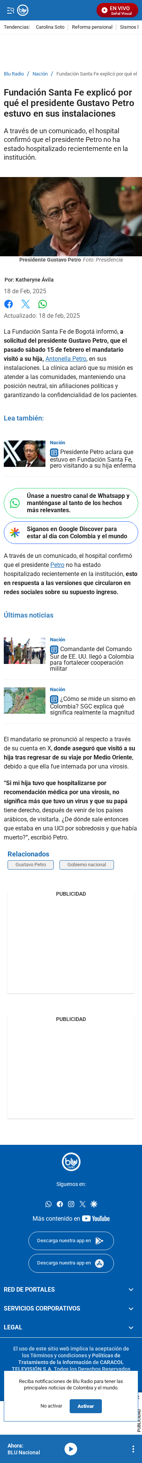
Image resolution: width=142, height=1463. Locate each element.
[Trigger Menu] (10, 10)
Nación (40, 74)
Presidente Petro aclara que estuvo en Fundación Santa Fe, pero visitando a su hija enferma (93, 458)
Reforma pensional (92, 27)
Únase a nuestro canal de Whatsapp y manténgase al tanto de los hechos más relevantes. (78, 503)
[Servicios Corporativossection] (131, 1308)
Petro (57, 564)
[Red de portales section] (131, 1289)
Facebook (8, 308)
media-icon (71, 1449)
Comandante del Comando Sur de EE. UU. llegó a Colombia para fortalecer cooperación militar (92, 658)
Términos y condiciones (58, 1355)
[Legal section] (131, 1327)
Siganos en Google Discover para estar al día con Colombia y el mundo (77, 532)
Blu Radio (14, 74)
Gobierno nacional (86, 864)
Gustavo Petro (31, 864)
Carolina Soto (50, 27)
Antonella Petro (65, 358)
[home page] (71, 1161)
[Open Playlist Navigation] (133, 1449)
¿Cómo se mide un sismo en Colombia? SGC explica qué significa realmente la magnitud (93, 705)
